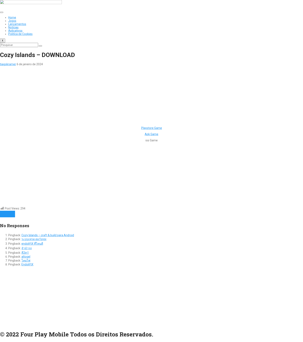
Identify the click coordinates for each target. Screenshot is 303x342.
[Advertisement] (123, 94)
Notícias (13, 27)
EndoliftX (27, 264)
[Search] (40, 46)
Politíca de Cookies (20, 34)
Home (12, 17)
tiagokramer (8, 64)
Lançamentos (17, 24)
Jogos (12, 20)
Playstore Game (151, 128)
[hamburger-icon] (1, 12)
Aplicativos (15, 30)
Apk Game (151, 134)
